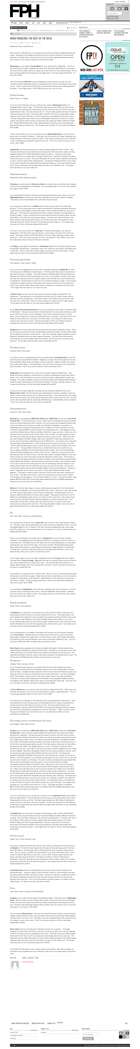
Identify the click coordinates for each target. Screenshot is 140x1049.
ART (33, 23)
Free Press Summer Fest (47, 30)
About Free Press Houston (20, 1023)
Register (122, 1)
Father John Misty (32, 30)
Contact (13, 1038)
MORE (50, 23)
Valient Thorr (69, 30)
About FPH (14, 1032)
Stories (44, 1032)
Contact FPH (51, 1023)
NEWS (21, 23)
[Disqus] (43, 995)
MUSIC (27, 23)
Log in (116, 1)
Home (15, 23)
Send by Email (37, 43)
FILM (38, 23)
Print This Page (26, 43)
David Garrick (73, 28)
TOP (13, 1045)
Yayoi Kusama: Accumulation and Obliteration (31, 2)
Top (127, 1023)
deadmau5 (23, 30)
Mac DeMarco (59, 30)
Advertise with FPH (62, 23)
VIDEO (44, 23)
